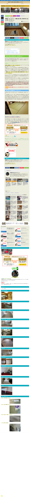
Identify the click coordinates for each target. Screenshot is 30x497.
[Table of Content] (18, 49)
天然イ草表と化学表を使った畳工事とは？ (11, 50)
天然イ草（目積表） (8, 194)
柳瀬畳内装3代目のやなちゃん (26, 21)
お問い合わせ (22, 3)
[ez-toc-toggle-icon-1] (18, 49)
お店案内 (7, 3)
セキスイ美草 (21, 194)
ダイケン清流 (17, 194)
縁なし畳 (13, 194)
